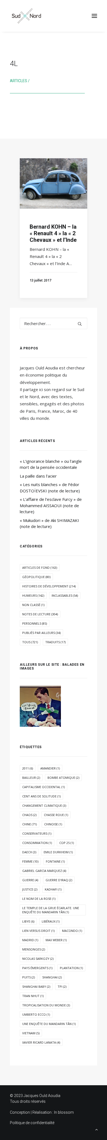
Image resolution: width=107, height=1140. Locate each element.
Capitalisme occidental (43, 787)
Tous (30, 642)
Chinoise (53, 824)
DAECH (29, 852)
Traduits (55, 642)
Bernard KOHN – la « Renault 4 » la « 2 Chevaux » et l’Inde (53, 233)
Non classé (33, 605)
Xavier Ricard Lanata (41, 1042)
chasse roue (56, 815)
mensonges (33, 949)
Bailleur (31, 778)
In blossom (64, 1112)
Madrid (30, 940)
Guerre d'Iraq (59, 880)
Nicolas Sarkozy (38, 959)
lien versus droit (38, 931)
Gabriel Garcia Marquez (44, 871)
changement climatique (44, 805)
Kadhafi (53, 889)
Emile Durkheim (58, 852)
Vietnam (31, 1033)
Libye (28, 921)
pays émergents (37, 968)
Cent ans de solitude (41, 796)
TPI (62, 986)
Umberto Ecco (36, 1014)
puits (28, 977)
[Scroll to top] (96, 1129)
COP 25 (66, 843)
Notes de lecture (40, 614)
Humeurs (33, 595)
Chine (29, 824)
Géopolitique (36, 577)
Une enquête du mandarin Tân (49, 1024)
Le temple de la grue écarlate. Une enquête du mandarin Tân (50, 910)
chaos (29, 815)
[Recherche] (53, 323)
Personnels (34, 623)
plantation (71, 968)
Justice (29, 889)
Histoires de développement (49, 586)
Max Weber (56, 940)
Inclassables (65, 595)
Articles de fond (39, 567)
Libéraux (51, 921)
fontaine (55, 861)
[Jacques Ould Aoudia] (26, 15)
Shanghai (52, 977)
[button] (94, 16)
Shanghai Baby (36, 986)
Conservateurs (36, 833)
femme (30, 861)
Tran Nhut (33, 996)
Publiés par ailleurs (41, 633)
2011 (27, 768)
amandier (50, 768)
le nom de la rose (38, 899)
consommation (37, 843)
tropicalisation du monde (46, 1005)
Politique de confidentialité (32, 1123)
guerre (30, 880)
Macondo (72, 931)
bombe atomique (63, 778)
